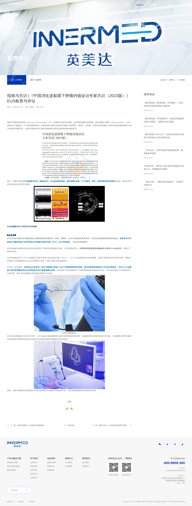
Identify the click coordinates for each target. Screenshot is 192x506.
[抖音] (182, 444)
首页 (67, 5)
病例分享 (50, 466)
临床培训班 (51, 462)
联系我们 (153, 5)
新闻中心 (140, 5)
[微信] (159, 444)
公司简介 (33, 462)
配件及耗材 (11, 470)
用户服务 (126, 5)
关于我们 (98, 5)
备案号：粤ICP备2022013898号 (174, 501)
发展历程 (33, 466)
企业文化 (33, 474)
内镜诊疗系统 (12, 462)
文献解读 (50, 470)
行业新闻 (68, 466)
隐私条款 (10, 501)
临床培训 (112, 5)
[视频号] (174, 444)
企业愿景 (33, 470)
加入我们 (85, 462)
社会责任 (33, 478)
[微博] (167, 444)
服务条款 (21, 501)
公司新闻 (182, 80)
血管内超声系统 (13, 466)
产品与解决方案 (82, 5)
